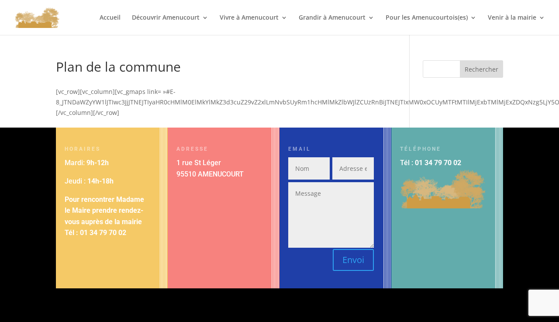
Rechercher (481, 69)
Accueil (110, 17)
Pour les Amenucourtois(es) (427, 17)
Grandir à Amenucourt (332, 17)
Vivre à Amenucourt (249, 17)
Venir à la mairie (512, 17)
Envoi (353, 260)
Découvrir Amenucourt (166, 17)
